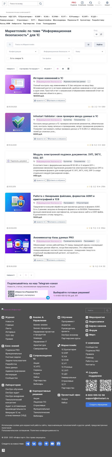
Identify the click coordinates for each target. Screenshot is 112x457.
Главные (9, 325)
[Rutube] (58, 443)
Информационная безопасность (49, 81)
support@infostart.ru (97, 398)
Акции (36, 363)
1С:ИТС (36, 366)
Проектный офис (70, 395)
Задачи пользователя (15, 360)
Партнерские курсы (70, 338)
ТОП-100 (9, 335)
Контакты (90, 364)
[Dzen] (46, 443)
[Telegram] (28, 443)
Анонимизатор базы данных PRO (53, 237)
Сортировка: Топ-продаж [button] (29, 69)
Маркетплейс (68, 345)
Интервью (10, 332)
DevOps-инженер (69, 335)
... (88, 81)
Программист (69, 203)
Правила (90, 354)
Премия (9, 339)
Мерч (92, 334)
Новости (9, 321)
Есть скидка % (16, 58)
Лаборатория (13, 385)
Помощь (90, 357)
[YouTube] (52, 443)
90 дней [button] (47, 69)
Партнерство (39, 380)
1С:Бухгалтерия (68, 349)
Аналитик (65, 325)
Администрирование (15, 371)
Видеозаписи (96, 321)
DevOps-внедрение (14, 396)
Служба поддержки (95, 374)
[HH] (40, 443)
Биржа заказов (97, 326)
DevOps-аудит (12, 392)
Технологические (41, 412)
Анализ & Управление (39, 319)
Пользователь (79, 120)
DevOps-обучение (14, 389)
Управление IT (40, 341)
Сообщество (11, 378)
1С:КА (64, 356)
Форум (93, 330)
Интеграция (11, 374)
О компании (92, 343)
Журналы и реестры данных (74, 81)
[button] (57, 69)
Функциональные (13, 353)
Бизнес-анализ (40, 325)
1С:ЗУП (64, 370)
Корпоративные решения (42, 393)
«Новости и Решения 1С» (26, 292)
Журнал (9, 317)
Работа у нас (92, 361)
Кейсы (36, 377)
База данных (11, 367)
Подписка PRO (12, 350)
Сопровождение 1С (42, 357)
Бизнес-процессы (41, 328)
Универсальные (68, 377)
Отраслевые (39, 405)
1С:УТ (64, 363)
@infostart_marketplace (25, 295)
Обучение (66, 317)
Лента (8, 328)
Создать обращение (98, 404)
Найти (99, 44)
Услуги (36, 373)
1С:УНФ (64, 360)
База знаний (12, 346)
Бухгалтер (68, 120)
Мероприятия (97, 317)
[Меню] (4, 3)
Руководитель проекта (73, 241)
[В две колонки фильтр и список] (101, 34)
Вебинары (38, 384)
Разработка (11, 364)
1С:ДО (64, 374)
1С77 (63, 384)
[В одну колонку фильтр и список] (96, 34)
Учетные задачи (13, 357)
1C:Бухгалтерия (82, 203)
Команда (37, 338)
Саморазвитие (40, 348)
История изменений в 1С (48, 78)
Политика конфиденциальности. (44, 430)
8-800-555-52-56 (63, 296)
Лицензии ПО (39, 402)
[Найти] (107, 310)
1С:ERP (64, 353)
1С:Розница (66, 367)
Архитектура (39, 345)
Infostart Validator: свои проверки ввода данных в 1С (65, 116)
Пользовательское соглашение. (16, 430)
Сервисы (37, 370)
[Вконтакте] (34, 443)
